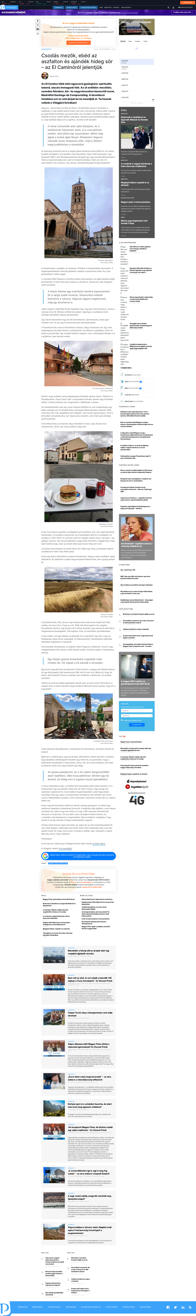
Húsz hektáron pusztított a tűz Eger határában (136, 585)
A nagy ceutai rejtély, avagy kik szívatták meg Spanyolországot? (89, 1197)
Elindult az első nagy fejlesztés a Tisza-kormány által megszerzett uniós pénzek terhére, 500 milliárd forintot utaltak (134, 414)
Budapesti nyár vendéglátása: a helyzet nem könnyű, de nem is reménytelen (135, 480)
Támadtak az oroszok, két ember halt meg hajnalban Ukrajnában (57, 934)
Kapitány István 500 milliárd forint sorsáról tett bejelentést (98, 903)
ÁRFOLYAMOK (188, 2)
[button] (173, 7)
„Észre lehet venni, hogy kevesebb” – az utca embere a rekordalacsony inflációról (89, 1078)
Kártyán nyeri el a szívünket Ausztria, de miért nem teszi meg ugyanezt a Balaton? (90, 1105)
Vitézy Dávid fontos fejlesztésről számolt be (97, 899)
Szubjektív (46, 49)
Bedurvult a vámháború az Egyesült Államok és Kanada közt (59, 904)
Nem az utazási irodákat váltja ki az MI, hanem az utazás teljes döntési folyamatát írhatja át (136, 471)
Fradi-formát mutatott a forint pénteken (96, 919)
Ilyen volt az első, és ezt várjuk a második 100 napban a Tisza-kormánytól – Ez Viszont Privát (90, 979)
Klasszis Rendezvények (88, 7)
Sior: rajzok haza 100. (127, 570)
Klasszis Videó (71, 7)
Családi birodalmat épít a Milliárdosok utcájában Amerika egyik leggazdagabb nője (141, 346)
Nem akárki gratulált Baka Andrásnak (54, 1294)
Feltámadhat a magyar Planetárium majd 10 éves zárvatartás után (135, 457)
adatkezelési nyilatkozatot (131, 720)
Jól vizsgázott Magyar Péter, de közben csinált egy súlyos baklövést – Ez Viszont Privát (90, 1128)
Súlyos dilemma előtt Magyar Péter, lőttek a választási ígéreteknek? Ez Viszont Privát (88, 1045)
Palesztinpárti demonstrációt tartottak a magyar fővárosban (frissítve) (134, 766)
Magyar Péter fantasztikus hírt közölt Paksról (59, 899)
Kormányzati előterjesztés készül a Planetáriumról (94, 923)
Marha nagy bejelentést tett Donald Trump (134, 222)
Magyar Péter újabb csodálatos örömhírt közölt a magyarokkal (96, 927)
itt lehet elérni (98, 843)
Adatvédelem (71, 1307)
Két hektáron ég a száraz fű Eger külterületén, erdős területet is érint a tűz (136, 592)
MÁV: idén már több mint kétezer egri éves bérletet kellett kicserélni (135, 577)
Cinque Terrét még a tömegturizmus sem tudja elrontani (90, 1014)
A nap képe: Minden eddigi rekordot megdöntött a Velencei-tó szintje (55, 911)
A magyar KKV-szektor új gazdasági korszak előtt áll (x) (135, 682)
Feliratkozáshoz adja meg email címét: (132, 707)
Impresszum (22, 1307)
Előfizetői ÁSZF (111, 1307)
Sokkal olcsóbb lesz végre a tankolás (80, 1280)
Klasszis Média (145, 1307)
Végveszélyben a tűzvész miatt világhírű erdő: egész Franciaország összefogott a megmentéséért (90, 1230)
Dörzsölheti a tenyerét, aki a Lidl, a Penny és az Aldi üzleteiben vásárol (80, 1269)
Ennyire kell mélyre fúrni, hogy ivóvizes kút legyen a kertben (80, 1291)
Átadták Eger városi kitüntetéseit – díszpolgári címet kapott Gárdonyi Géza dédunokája (136, 601)
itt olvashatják (65, 848)
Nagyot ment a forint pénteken (136, 202)
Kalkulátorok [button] (125, 7)
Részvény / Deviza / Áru (127, 198)
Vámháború (58, 7)
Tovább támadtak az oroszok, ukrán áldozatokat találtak (94, 908)
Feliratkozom (136, 724)
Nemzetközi (124, 113)
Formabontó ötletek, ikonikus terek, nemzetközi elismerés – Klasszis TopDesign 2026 (136, 489)
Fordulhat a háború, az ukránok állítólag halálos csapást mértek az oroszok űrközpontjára (134, 447)
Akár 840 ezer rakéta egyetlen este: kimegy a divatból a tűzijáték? (140, 249)
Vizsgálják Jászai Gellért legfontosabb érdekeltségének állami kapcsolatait (141, 325)
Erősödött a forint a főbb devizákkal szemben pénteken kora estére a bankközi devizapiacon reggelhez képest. (136, 208)
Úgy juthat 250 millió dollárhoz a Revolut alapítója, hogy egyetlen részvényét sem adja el (141, 270)
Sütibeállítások (128, 1307)
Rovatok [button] (116, 7)
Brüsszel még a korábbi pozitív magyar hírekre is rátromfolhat (54, 1273)
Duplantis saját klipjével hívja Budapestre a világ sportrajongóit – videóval (135, 507)
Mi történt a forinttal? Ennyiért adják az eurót (79, 1259)
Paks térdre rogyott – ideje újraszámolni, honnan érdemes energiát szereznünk (54, 1261)
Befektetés (107, 7)
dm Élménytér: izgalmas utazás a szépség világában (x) (136, 544)
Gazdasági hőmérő (13, 12)
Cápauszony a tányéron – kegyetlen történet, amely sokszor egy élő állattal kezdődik (136, 499)
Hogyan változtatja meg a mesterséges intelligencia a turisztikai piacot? (56, 923)
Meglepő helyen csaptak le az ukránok (56, 929)
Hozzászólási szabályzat (91, 1307)
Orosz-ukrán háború (136, 22)
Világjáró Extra (62, 863)
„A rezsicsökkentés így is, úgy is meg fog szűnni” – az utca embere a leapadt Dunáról (88, 1172)
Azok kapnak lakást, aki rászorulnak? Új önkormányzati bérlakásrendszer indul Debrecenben (95, 914)
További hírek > (126, 368)
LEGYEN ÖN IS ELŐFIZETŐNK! (78, 874)
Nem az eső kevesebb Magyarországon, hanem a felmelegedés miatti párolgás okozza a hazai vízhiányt (136, 424)
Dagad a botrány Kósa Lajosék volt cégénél (53, 1284)
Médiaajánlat (37, 1307)
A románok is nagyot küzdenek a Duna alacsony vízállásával (56, 917)
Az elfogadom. (132, 720)
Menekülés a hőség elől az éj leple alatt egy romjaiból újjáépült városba (88, 952)
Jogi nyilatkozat (54, 1307)
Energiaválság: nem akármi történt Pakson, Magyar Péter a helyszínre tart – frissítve (138, 645)
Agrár (123, 217)
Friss (101, 7)
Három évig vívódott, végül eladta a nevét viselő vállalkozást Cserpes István (141, 299)
